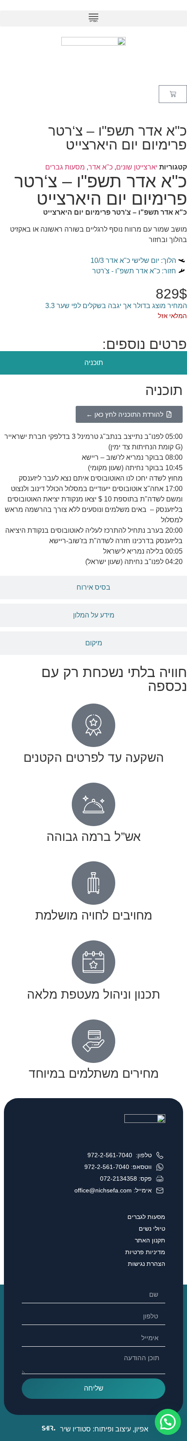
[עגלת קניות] (173, 94)
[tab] (93, 363)
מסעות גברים (65, 167)
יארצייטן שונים (136, 167)
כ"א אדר (100, 167)
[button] (93, 18)
